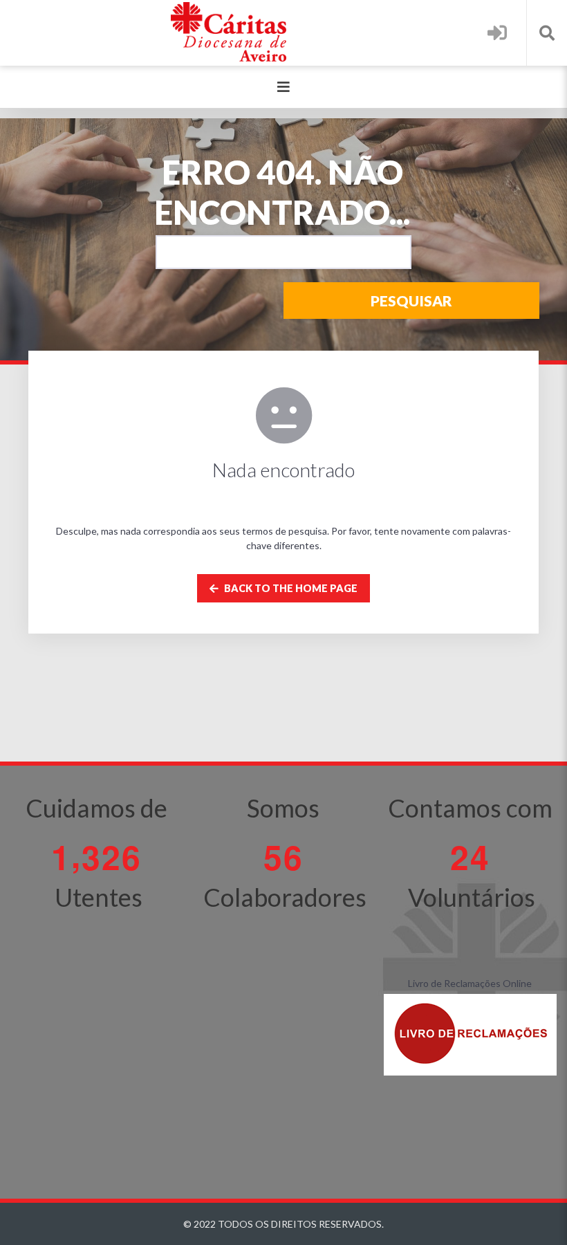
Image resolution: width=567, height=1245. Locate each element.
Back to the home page (289, 588)
